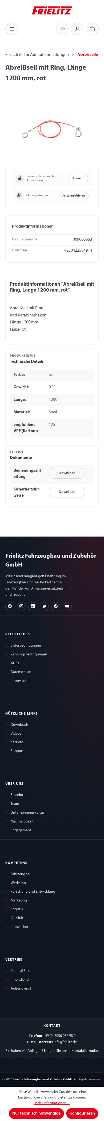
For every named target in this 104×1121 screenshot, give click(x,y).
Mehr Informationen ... (52, 1103)
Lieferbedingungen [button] (26, 646)
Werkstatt (18, 883)
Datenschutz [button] (21, 672)
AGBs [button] (15, 663)
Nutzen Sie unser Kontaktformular (71, 1051)
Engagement (21, 830)
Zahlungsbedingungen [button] (29, 654)
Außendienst (21, 989)
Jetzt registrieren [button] (73, 195)
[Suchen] (62, 29)
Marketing (19, 901)
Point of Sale (20, 971)
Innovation (19, 927)
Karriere (17, 742)
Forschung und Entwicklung (33, 892)
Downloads (20, 725)
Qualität (17, 918)
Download (67, 473)
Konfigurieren (82, 1113)
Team (15, 804)
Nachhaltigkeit (22, 822)
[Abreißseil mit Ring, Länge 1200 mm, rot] (52, 129)
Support (17, 751)
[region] (52, 129)
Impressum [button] (20, 681)
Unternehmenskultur (27, 813)
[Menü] (11, 29)
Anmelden (79, 178)
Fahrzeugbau (21, 874)
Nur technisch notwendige (36, 1113)
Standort (18, 795)
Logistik (17, 909)
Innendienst (20, 980)
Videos (16, 734)
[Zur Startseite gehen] (52, 10)
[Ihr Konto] (77, 29)
